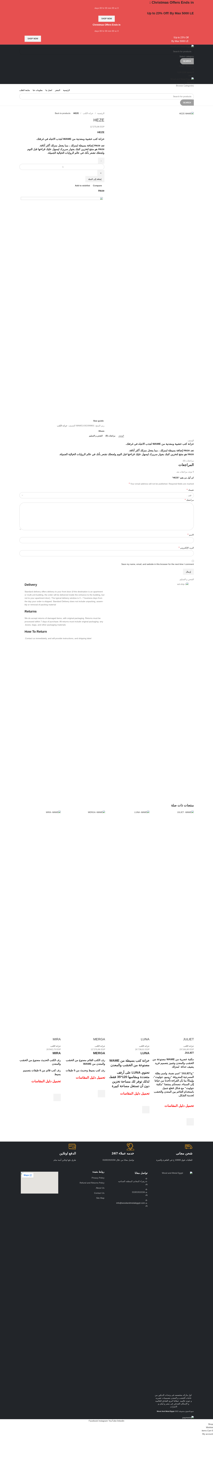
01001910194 (138, 1192)
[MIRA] (40, 920)
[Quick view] (190, 1129)
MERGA (99, 1039)
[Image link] (173, 1281)
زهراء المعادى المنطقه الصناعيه (131, 1181)
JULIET (188, 1039)
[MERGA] (84, 920)
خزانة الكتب (188, 1046)
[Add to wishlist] (190, 1114)
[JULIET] (173, 920)
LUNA (145, 1039)
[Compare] (190, 1033)
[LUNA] (128, 920)
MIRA (57, 1039)
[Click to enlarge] (187, 109)
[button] (190, 1121)
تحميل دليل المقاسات (179, 1106)
